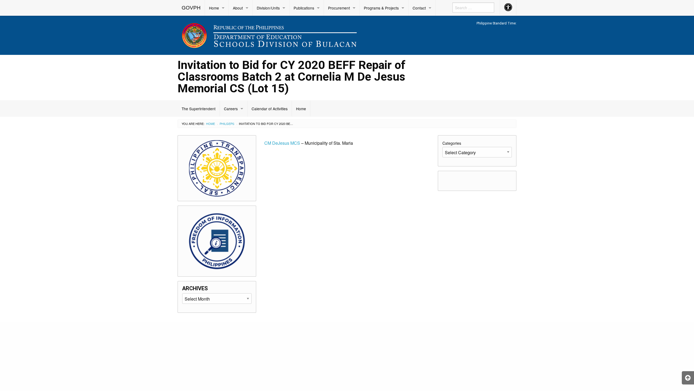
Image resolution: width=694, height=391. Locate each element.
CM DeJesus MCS (282, 143)
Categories (451, 143)
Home (214, 8)
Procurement (339, 8)
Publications (304, 8)
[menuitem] (191, 8)
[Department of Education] (304, 34)
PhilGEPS (227, 123)
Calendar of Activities (270, 108)
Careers (231, 108)
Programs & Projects (381, 8)
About (238, 8)
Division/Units (268, 8)
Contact (419, 8)
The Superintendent (199, 108)
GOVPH (191, 8)
